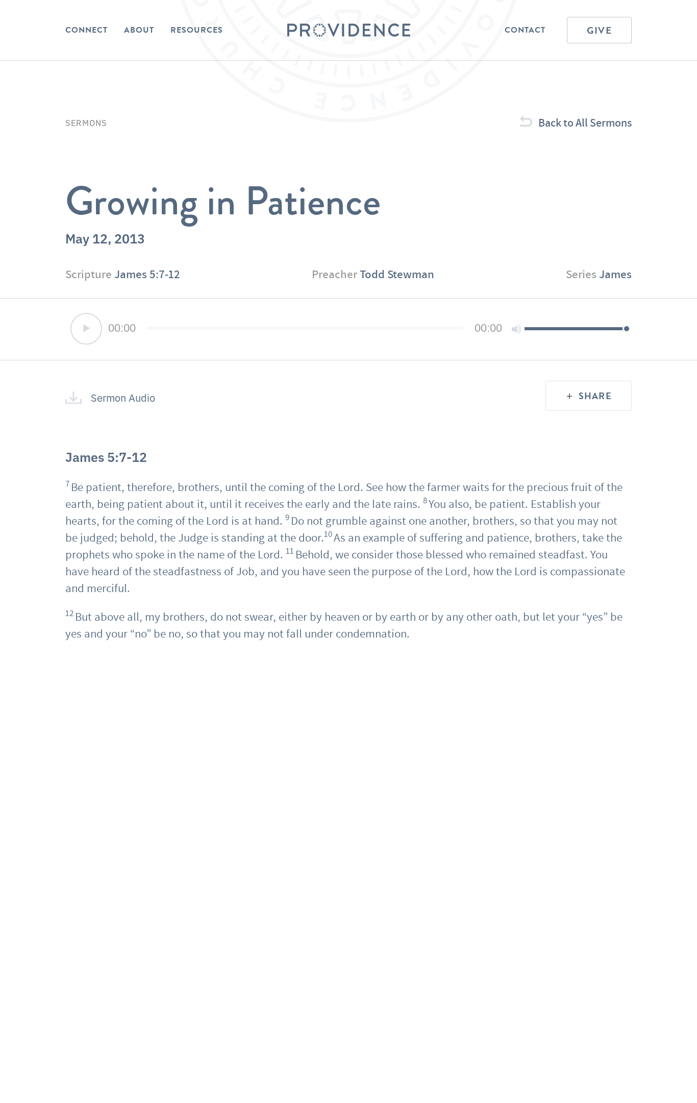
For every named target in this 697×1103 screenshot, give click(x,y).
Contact (525, 30)
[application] (348, 329)
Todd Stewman (397, 274)
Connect (86, 30)
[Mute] (516, 329)
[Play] (86, 329)
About (139, 30)
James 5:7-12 (147, 274)
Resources (196, 30)
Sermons (86, 122)
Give (599, 30)
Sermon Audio (123, 397)
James (615, 274)
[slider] (576, 328)
